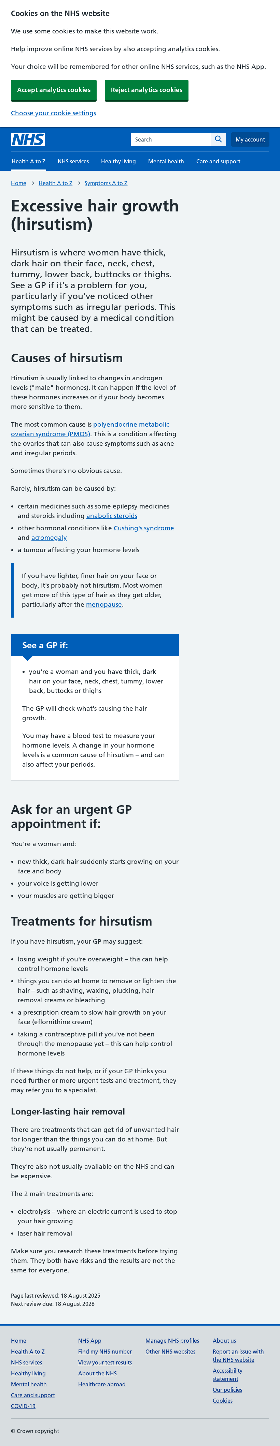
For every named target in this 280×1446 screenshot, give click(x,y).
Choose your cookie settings (53, 113)
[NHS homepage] (28, 139)
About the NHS (97, 1373)
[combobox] (171, 139)
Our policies (227, 1389)
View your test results (105, 1362)
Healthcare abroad (102, 1384)
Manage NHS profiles (172, 1340)
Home (18, 183)
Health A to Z (55, 183)
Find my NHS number (105, 1351)
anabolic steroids (111, 516)
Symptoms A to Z (106, 183)
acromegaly (49, 538)
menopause (104, 604)
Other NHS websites (170, 1351)
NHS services (73, 161)
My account (250, 139)
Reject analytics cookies (146, 90)
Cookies (223, 1400)
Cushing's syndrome (144, 528)
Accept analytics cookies (53, 90)
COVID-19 (23, 1406)
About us (224, 1340)
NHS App (89, 1340)
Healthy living (118, 161)
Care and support (218, 161)
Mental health (166, 161)
